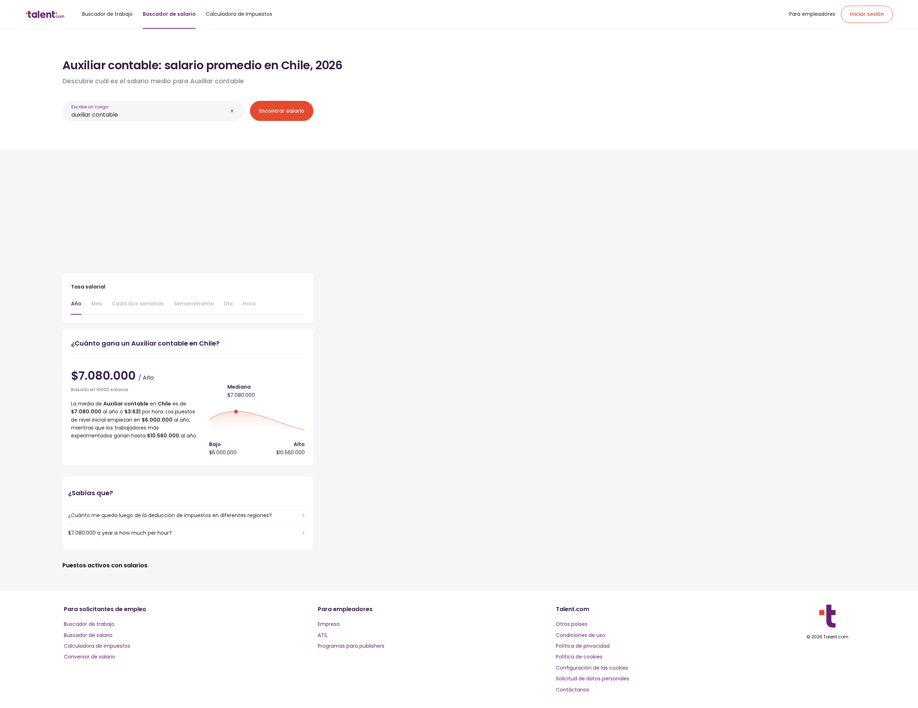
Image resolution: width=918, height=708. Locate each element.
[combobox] (149, 115)
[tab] (76, 307)
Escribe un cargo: (90, 107)
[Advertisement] (187, 209)
